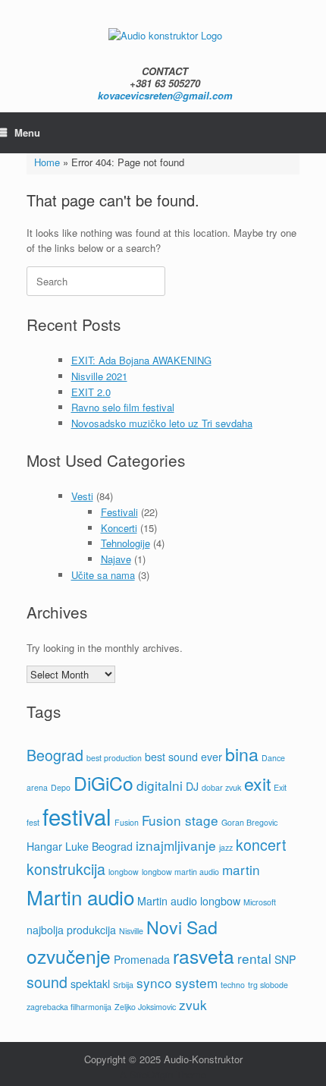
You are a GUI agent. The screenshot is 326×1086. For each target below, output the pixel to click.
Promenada (142, 959)
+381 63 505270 (165, 83)
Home (47, 162)
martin (241, 869)
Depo (61, 787)
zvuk (193, 1004)
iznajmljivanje (176, 845)
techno (233, 984)
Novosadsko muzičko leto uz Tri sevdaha (161, 423)
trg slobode (268, 984)
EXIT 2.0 (91, 392)
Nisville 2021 (99, 376)
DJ (192, 786)
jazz (226, 847)
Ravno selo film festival (122, 407)
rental (254, 958)
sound (47, 982)
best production (114, 757)
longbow (123, 871)
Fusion (126, 822)
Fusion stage (180, 820)
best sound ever (183, 756)
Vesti (82, 496)
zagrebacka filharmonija (69, 1006)
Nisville (131, 930)
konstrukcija (66, 869)
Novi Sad (182, 927)
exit (257, 783)
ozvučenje (69, 956)
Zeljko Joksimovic (145, 1006)
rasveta (203, 956)
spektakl (90, 983)
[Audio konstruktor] (165, 34)
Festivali (119, 512)
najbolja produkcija (71, 929)
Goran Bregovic (249, 822)
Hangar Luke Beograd (80, 846)
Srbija (123, 984)
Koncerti (119, 528)
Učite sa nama (103, 575)
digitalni (159, 785)
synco (154, 982)
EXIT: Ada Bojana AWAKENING (141, 360)
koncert (261, 844)
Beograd (55, 755)
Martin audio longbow (188, 900)
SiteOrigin (151, 1074)
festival (76, 816)
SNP (285, 959)
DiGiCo (103, 783)
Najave (116, 559)
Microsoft (259, 902)
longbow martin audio (180, 871)
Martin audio (80, 897)
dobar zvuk (221, 787)
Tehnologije (125, 543)
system (196, 982)
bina (242, 753)
